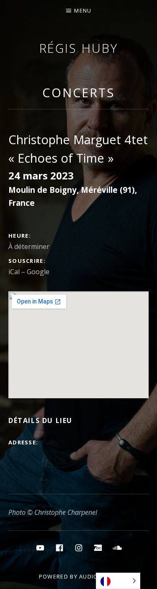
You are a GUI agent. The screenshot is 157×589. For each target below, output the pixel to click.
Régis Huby (78, 48)
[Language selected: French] (118, 581)
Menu (82, 10)
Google (38, 271)
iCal (14, 271)
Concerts (78, 92)
